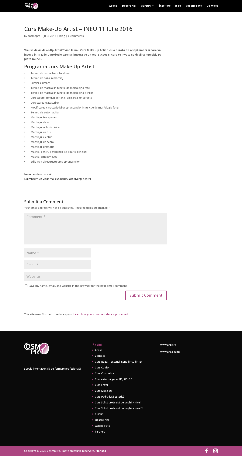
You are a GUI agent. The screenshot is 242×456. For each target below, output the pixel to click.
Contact (212, 6)
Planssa (100, 451)
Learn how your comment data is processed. (101, 314)
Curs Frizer (101, 385)
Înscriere (165, 6)
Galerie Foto (194, 6)
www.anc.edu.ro (170, 352)
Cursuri (146, 6)
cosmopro (34, 36)
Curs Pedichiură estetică (110, 396)
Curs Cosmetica (104, 373)
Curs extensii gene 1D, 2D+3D (114, 379)
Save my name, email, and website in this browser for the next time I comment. (78, 286)
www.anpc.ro (168, 345)
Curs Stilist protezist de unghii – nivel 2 (119, 408)
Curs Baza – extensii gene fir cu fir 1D (118, 361)
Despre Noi (129, 6)
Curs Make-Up (103, 390)
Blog (178, 6)
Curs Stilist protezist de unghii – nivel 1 (119, 402)
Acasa (113, 6)
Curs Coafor (102, 367)
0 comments (76, 36)
